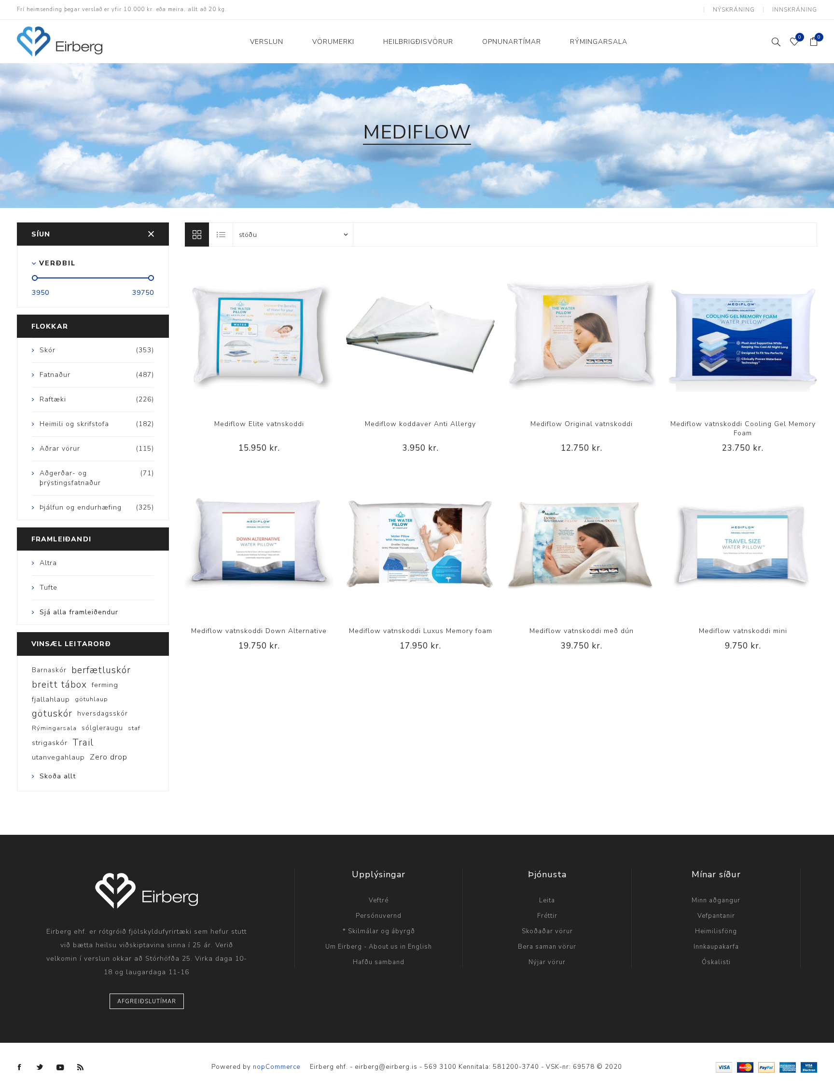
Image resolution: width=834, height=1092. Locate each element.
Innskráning (794, 10)
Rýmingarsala (54, 728)
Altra (48, 562)
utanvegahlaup (58, 757)
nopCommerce (276, 1067)
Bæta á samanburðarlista (239, 335)
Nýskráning (734, 10)
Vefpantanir (716, 916)
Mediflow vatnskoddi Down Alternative (259, 631)
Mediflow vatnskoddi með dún (581, 631)
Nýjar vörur (547, 962)
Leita (547, 900)
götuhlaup (91, 699)
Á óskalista (259, 335)
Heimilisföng (716, 931)
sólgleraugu (102, 728)
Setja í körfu (279, 335)
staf (134, 728)
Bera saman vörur (547, 946)
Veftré (379, 900)
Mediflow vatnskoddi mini (743, 631)
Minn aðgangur (716, 900)
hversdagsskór (102, 713)
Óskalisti (716, 962)
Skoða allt (58, 776)
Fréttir (547, 916)
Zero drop (108, 757)
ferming (105, 685)
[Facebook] (20, 1067)
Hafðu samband (378, 962)
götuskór (52, 713)
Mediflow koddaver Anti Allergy (420, 424)
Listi (221, 234)
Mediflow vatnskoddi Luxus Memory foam (420, 631)
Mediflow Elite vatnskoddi (259, 424)
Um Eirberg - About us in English (378, 946)
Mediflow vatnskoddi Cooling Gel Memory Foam (743, 428)
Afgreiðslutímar (146, 1001)
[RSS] (80, 1067)
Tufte (48, 587)
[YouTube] (60, 1067)
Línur (197, 234)
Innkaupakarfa (716, 946)
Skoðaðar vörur (547, 931)
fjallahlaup (51, 699)
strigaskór (50, 742)
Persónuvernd (379, 916)
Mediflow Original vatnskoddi (581, 424)
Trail (83, 742)
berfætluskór (101, 670)
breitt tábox (59, 684)
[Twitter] (40, 1067)
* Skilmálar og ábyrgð (379, 931)
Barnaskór (49, 670)
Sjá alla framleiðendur (79, 612)
